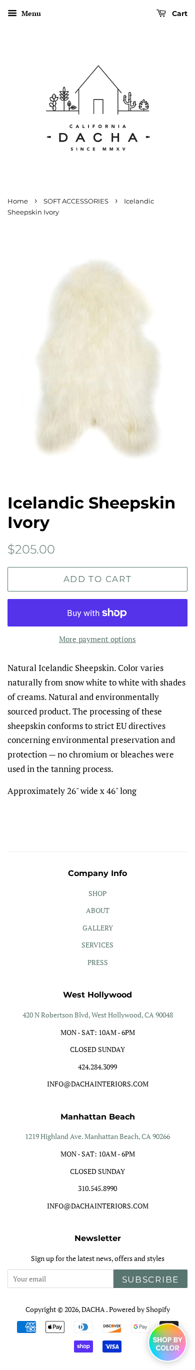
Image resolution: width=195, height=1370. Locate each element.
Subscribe (150, 1279)
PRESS (98, 962)
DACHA (94, 1309)
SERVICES (98, 945)
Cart (179, 13)
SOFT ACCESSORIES (76, 201)
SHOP (97, 893)
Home (18, 201)
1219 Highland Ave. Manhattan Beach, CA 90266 (97, 1136)
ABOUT (98, 910)
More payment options (97, 639)
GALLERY (97, 927)
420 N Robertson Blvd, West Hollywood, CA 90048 (97, 1015)
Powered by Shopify (139, 1309)
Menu (30, 13)
